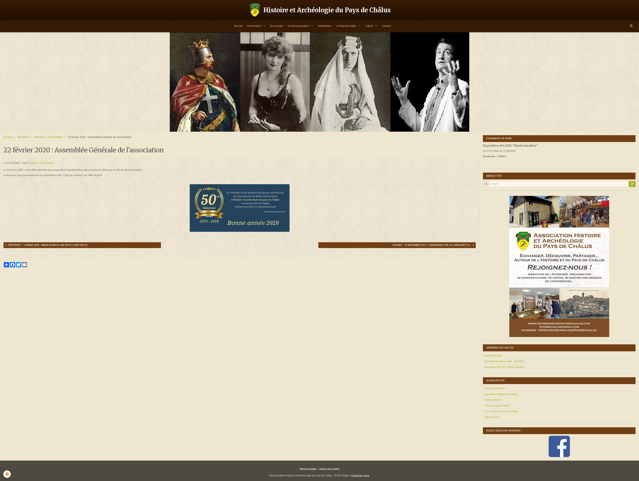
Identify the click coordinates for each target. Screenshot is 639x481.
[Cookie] (7, 474)
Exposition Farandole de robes (501, 394)
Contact (386, 25)
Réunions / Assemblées (48, 137)
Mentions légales (308, 468)
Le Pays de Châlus (346, 25)
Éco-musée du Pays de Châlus (501, 411)
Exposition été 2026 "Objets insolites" (510, 145)
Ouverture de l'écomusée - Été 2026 (504, 361)
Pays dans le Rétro (495, 388)
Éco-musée (276, 25)
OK (632, 183)
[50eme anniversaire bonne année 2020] (240, 207)
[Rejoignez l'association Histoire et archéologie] (559, 266)
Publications (324, 25)
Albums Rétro (492, 417)
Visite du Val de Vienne (497, 405)
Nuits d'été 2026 (493, 355)
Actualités (23, 137)
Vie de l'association (299, 25)
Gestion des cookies (329, 468)
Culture (369, 25)
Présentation (254, 25)
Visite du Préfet (493, 399)
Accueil (238, 25)
